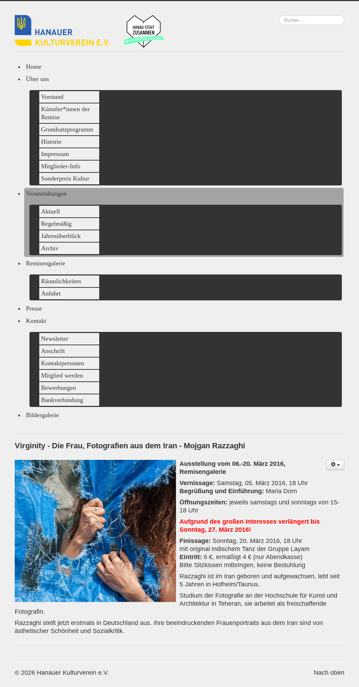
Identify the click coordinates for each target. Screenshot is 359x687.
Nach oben (329, 672)
